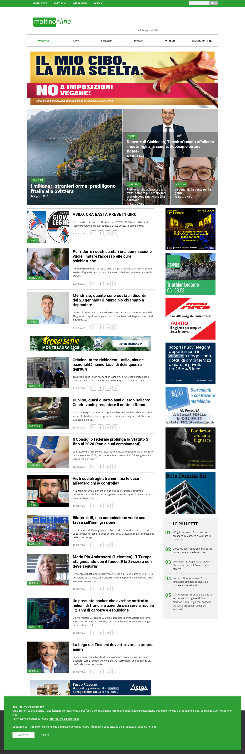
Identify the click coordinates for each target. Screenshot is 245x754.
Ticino (75, 40)
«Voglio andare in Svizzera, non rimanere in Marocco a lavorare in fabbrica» (192, 535)
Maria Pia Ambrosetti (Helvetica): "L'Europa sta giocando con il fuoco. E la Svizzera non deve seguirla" (112, 562)
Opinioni (170, 40)
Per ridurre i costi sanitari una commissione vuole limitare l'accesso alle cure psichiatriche (112, 256)
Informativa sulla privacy (64, 718)
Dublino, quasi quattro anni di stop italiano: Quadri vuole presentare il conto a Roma (111, 402)
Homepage (42, 40)
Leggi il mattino (202, 40)
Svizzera (106, 40)
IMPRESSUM (80, 3)
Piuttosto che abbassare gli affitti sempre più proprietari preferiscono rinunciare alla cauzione (146, 195)
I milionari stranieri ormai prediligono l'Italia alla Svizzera (73, 188)
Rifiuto (45, 735)
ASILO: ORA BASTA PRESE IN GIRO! (105, 214)
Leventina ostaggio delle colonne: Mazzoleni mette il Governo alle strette (192, 565)
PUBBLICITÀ (40, 3)
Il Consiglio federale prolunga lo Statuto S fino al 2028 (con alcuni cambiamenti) (110, 441)
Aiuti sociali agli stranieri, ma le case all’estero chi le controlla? (106, 481)
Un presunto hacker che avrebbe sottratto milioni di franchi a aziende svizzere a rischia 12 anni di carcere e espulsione (113, 605)
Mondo (138, 40)
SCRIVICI (99, 3)
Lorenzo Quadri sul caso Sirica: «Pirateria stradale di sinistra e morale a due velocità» (190, 581)
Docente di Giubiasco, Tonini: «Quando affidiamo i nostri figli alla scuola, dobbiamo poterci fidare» (170, 146)
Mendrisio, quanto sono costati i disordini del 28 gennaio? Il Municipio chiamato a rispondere (110, 300)
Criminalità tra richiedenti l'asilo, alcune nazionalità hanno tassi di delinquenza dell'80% (108, 365)
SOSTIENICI (60, 3)
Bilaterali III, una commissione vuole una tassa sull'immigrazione (109, 520)
